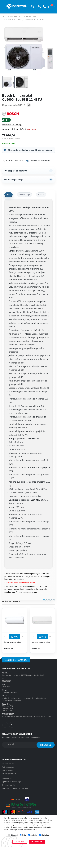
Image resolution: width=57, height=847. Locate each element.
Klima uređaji (14, 16)
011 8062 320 (7, 708)
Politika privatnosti (9, 773)
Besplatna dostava (17, 170)
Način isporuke (8, 767)
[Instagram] (11, 725)
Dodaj (16, 637)
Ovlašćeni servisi (8, 785)
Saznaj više (19, 841)
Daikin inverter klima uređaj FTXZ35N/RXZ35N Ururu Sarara (14, 642)
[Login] (39, 6)
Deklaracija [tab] (24, 195)
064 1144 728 (7, 706)
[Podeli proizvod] (29, 105)
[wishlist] (5, 636)
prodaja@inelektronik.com (12, 692)
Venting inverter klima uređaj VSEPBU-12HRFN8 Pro (42, 642)
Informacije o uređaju (12, 125)
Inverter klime (30, 16)
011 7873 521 (7, 710)
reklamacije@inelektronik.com (34, 698)
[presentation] (6, 48)
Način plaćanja (15, 179)
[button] (32, 6)
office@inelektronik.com (11, 700)
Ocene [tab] (41, 195)
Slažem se (37, 841)
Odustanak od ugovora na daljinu (15, 788)
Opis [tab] (9, 195)
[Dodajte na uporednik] (22, 636)
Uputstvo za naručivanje (11, 781)
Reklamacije (6, 778)
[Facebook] (5, 725)
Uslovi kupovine (8, 764)
